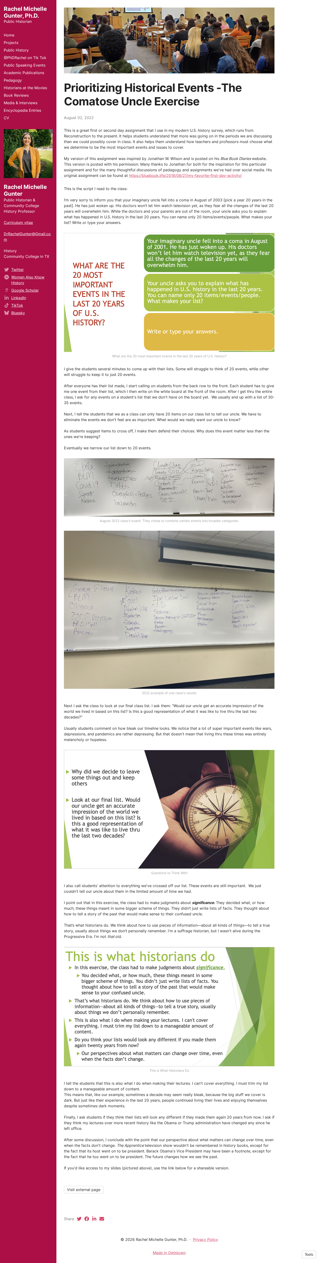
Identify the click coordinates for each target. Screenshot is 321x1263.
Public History (16, 50)
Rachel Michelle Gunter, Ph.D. (25, 12)
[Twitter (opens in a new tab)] (79, 1218)
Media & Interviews (20, 102)
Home (9, 35)
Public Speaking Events (24, 65)
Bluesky (18, 313)
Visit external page (83, 1189)
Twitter (17, 269)
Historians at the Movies (25, 87)
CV (6, 118)
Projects (11, 42)
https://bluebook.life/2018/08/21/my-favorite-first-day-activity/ (185, 175)
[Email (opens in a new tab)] (101, 1218)
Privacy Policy (205, 1239)
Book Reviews (16, 95)
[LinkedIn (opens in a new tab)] (94, 1218)
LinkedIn (18, 297)
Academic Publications (24, 72)
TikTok (17, 305)
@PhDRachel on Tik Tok (25, 57)
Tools (309, 1254)
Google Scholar (25, 290)
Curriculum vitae (18, 222)
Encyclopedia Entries (22, 110)
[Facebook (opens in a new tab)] (86, 1218)
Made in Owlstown (169, 1252)
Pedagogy (13, 80)
